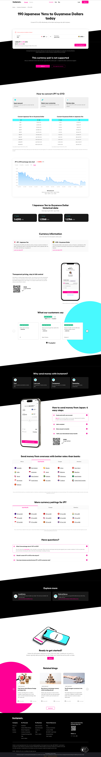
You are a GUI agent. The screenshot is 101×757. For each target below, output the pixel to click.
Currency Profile (49, 729)
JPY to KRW (34, 522)
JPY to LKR (48, 522)
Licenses (14, 732)
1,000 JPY (20, 139)
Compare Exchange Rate (26, 734)
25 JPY (20, 129)
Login (79, 2)
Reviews (14, 729)
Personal (26, 2)
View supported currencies (58, 66)
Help (56, 2)
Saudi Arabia (78, 476)
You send (18, 35)
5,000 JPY (20, 142)
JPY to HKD (63, 514)
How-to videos (24, 738)
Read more (50, 708)
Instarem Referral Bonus (26, 727)
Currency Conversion (21, 7)
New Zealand (34, 476)
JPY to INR (77, 514)
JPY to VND (77, 522)
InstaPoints (23, 725)
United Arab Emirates (80, 480)
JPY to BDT (34, 514)
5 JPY (20, 124)
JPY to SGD (20, 522)
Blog (59, 2)
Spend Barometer (39, 727)
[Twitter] (73, 735)
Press (14, 727)
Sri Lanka (48, 480)
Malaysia (62, 472)
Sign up (57, 418)
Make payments (38, 725)
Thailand (62, 480)
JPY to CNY (48, 514)
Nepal (18, 476)
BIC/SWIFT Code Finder (51, 732)
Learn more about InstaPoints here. (25, 598)
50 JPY (20, 132)
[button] (70, 415)
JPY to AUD (20, 514)
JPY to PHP (77, 518)
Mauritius (77, 472)
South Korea (34, 480)
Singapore (19, 480)
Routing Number (49, 734)
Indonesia (33, 472)
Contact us (37, 729)
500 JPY (20, 137)
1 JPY (20, 122)
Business (31, 2)
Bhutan (48, 468)
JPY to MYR (34, 518)
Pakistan (48, 476)
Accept (45, 755)
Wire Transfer (49, 736)
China (61, 468)
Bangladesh (34, 468)
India (18, 472)
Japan (47, 472)
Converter (51, 2)
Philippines (63, 476)
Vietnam (19, 484)
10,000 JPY (20, 144)
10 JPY (20, 127)
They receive (56, 35)
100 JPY (20, 134)
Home (14, 7)
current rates (26, 549)
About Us (14, 725)
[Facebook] (71, 735)
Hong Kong (77, 468)
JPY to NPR (48, 518)
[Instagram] (76, 735)
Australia (19, 468)
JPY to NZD (63, 518)
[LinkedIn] (74, 735)
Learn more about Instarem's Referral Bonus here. (68, 598)
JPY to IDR (19, 518)
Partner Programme (25, 729)
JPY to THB (63, 522)
